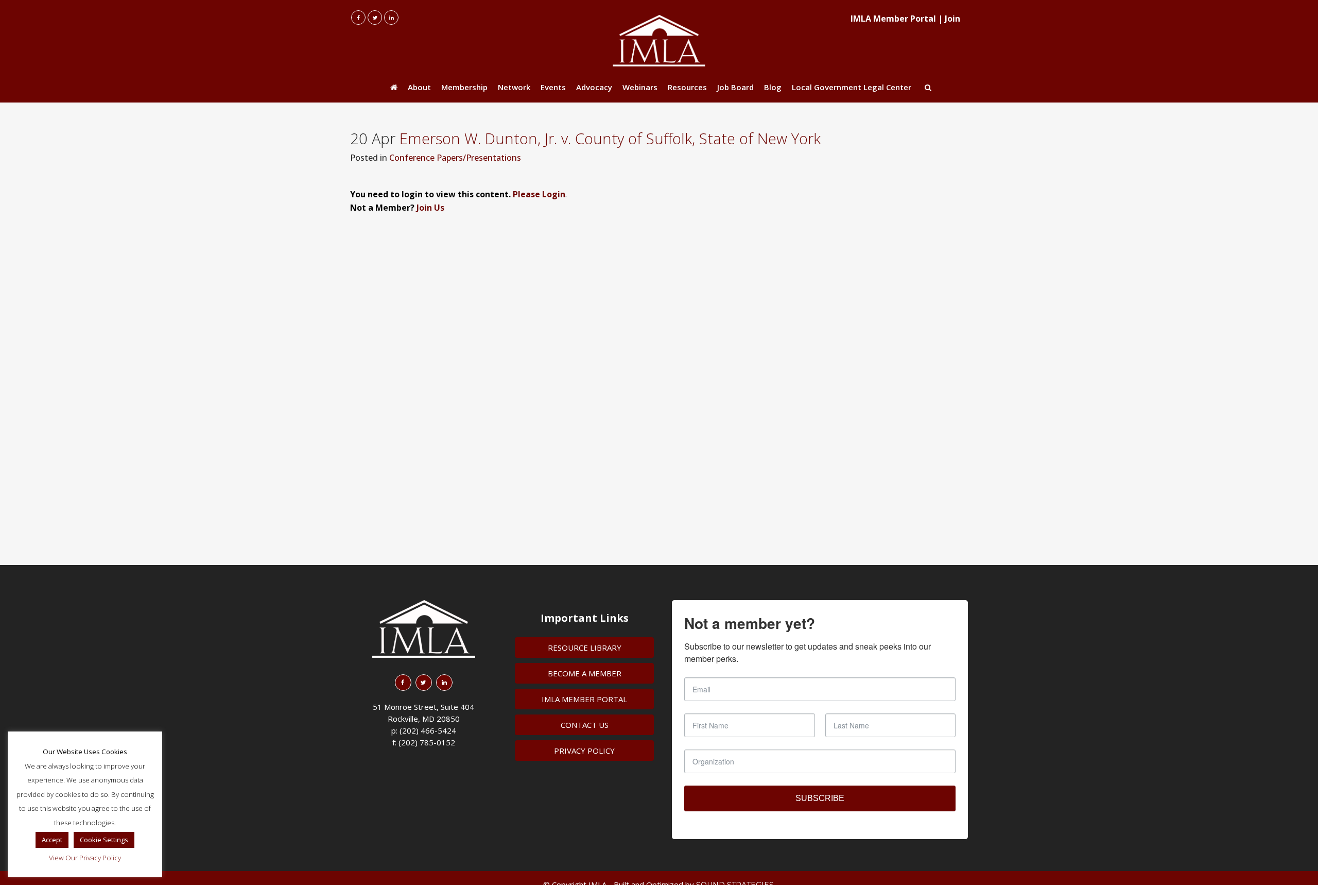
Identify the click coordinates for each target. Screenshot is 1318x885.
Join (952, 18)
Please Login (539, 194)
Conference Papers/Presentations (455, 157)
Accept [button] (52, 839)
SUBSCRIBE (819, 798)
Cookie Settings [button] (104, 839)
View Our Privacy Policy (85, 857)
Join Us (430, 207)
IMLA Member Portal (893, 18)
